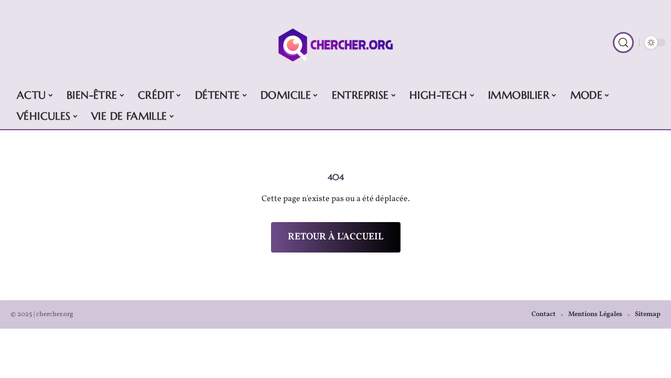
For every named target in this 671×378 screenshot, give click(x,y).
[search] (623, 42)
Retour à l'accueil (336, 237)
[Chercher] (335, 42)
